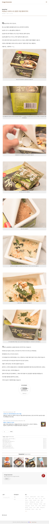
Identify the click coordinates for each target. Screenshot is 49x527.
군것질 (38, 502)
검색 (11, 497)
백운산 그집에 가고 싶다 (8, 422)
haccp (31, 507)
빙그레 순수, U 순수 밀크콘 (7, 445)
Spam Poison (34, 522)
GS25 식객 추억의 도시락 (6, 442)
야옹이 (42, 496)
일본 (26, 498)
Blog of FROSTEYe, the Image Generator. (11, 476)
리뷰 (41, 502)
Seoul (27, 500)
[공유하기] (5, 432)
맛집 (37, 509)
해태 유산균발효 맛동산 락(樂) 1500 (8, 441)
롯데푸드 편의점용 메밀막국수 (7, 446)
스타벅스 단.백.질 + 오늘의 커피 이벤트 (8, 438)
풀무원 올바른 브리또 (6, 440)
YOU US (27, 502)
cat (40, 509)
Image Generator (7, 2)
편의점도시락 (32, 502)
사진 (33, 498)
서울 (38, 496)
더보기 (26, 511)
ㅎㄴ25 (40, 498)
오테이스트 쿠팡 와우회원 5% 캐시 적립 (12, 414)
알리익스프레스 (33, 496)
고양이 (31, 500)
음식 (39, 500)
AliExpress (43, 507)
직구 (36, 505)
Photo (41, 503)
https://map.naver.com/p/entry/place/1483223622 (13, 420)
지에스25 (27, 496)
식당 (40, 505)
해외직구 (44, 505)
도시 (34, 507)
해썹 (38, 507)
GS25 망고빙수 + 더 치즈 (6, 444)
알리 (44, 503)
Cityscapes (28, 505)
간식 (44, 498)
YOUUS (31, 503)
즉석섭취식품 (28, 509)
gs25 (36, 498)
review (35, 500)
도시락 (33, 505)
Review (4, 436)
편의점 (27, 507)
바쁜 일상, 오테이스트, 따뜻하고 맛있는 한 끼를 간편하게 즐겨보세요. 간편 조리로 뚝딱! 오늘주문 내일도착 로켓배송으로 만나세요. (24, 416)
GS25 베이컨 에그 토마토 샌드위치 (8, 448)
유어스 (33, 509)
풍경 (42, 500)
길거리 (27, 503)
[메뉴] (46, 2)
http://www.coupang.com (8, 411)
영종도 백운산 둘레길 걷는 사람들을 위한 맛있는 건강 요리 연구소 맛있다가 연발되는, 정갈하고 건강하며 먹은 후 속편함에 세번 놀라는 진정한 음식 (20, 424)
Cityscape (36, 503)
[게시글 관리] (7, 432)
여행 (29, 498)
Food (7, 436)
